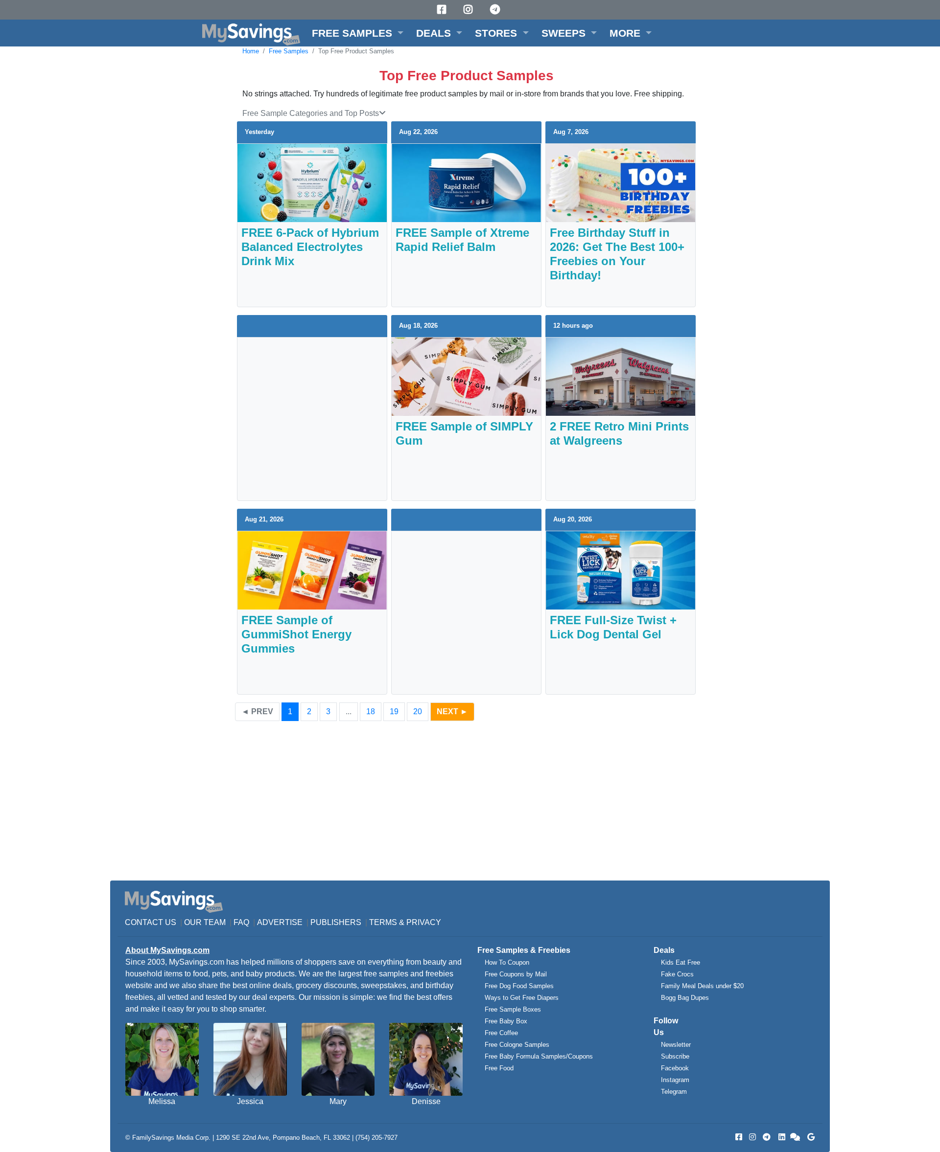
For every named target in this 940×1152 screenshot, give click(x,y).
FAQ (241, 922)
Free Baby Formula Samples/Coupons (539, 1056)
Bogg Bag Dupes (685, 997)
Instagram (675, 1080)
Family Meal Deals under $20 (702, 986)
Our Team (205, 922)
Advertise (280, 922)
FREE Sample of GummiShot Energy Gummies (296, 634)
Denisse (426, 1101)
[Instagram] (469, 9)
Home (250, 51)
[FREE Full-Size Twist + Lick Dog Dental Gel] (620, 569)
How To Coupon (507, 962)
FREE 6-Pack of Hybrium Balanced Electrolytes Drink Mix (310, 247)
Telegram (674, 1091)
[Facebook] (443, 9)
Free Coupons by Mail (516, 974)
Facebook (675, 1068)
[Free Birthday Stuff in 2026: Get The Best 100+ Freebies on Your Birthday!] (620, 182)
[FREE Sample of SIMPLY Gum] (466, 376)
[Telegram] (496, 9)
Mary (338, 1101)
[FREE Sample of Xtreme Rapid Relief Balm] (466, 182)
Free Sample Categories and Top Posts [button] (310, 113)
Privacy (423, 922)
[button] (357, 33)
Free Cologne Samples (517, 1044)
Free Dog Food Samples (519, 986)
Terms (383, 922)
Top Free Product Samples (356, 51)
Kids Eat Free (680, 962)
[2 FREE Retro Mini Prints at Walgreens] (620, 376)
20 (417, 711)
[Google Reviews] (809, 1137)
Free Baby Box (506, 1021)
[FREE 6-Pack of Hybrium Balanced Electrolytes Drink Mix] (312, 182)
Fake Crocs (677, 974)
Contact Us (150, 922)
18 (370, 711)
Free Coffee (501, 1033)
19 (394, 711)
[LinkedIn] (781, 1137)
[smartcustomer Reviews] (795, 1137)
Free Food (499, 1068)
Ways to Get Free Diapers (522, 997)
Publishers (335, 922)
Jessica (250, 1101)
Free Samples (288, 51)
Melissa (161, 1101)
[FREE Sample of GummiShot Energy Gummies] (312, 569)
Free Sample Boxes (513, 1009)
